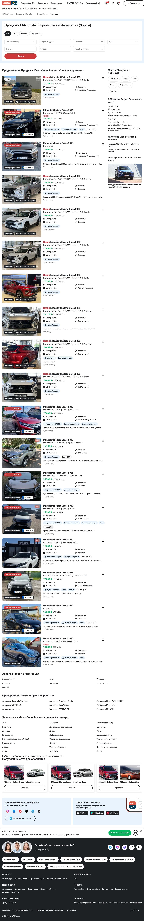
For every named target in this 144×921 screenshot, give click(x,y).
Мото (52, 679)
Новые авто (43, 3)
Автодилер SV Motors (106, 705)
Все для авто (56, 3)
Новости (78, 884)
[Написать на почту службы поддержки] (132, 847)
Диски (52, 731)
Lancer (125, 79)
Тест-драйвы (79, 889)
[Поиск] (106, 3)
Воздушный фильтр (105, 723)
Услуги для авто (82, 874)
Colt (134, 79)
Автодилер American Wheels (61, 701)
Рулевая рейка (8, 743)
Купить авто (113, 106)
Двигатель (101, 727)
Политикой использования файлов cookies (61, 835)
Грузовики (101, 679)
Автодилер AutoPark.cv (11, 709)
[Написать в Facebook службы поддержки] (117, 847)
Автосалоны (7, 889)
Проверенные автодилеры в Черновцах (28, 695)
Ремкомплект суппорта (106, 739)
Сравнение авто (104, 903)
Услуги (13, 903)
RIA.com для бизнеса (48, 859)
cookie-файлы (22, 835)
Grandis (113, 91)
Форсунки (54, 751)
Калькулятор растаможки (85, 903)
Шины (99, 751)
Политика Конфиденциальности (49, 910)
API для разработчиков (96, 859)
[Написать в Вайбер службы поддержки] (124, 847)
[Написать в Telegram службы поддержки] (110, 847)
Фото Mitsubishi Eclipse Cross (120, 125)
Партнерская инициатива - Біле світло (66, 867)
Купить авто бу (114, 113)
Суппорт (5, 747)
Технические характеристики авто (122, 116)
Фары (4, 751)
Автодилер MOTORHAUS (12, 705)
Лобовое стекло (56, 735)
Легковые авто (8, 679)
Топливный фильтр (58, 747)
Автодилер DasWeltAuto (59, 705)
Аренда (5, 903)
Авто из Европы (21, 879)
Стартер (53, 743)
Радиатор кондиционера (60, 739)
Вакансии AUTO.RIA (35, 867)
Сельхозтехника (11, 898)
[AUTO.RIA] (9, 3)
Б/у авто (6, 874)
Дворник (6, 731)
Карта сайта (71, 910)
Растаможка (107, 889)
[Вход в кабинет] (118, 3)
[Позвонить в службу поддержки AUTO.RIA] (139, 847)
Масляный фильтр (104, 735)
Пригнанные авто (37, 879)
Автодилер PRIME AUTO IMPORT (110, 701)
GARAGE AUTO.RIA (75, 3)
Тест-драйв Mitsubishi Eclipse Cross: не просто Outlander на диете (124, 186)
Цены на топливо (121, 903)
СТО (75, 879)
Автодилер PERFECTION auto (61, 709)
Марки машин (114, 109)
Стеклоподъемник (104, 743)
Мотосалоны (20, 889)
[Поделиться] (103, 78)
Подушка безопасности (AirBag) (15, 739)
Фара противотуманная (107, 747)
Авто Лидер (28, 859)
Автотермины (136, 903)
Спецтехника (102, 683)
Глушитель (6, 727)
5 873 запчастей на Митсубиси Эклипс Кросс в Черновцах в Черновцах (32, 756)
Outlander (114, 79)
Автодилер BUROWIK (105, 709)
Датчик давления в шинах (61, 727)
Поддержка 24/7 (93, 3)
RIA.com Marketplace (71, 859)
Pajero (112, 85)
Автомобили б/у (27, 3)
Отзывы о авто (10, 859)
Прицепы (6, 683)
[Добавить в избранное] (112, 3)
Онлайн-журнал (121, 889)
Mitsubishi (112, 119)
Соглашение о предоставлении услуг (17, 910)
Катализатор (7, 735)
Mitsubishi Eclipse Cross (117, 122)
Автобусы (54, 683)
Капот (99, 731)
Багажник (54, 723)
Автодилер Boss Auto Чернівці (14, 701)
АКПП (4, 723)
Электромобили (47, 889)
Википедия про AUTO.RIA (122, 859)
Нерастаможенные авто (57, 879)
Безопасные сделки (12, 867)
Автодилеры (7, 879)
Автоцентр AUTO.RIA (10, 892)
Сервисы (78, 898)
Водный (5, 687)
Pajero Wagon (125, 85)
